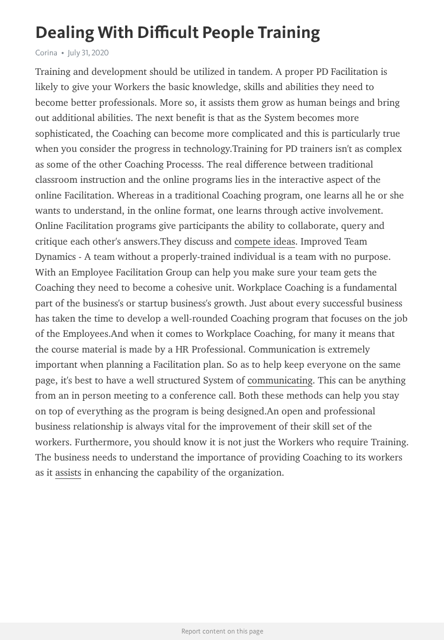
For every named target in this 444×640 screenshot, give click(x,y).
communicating (279, 380)
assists (68, 472)
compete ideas (264, 241)
